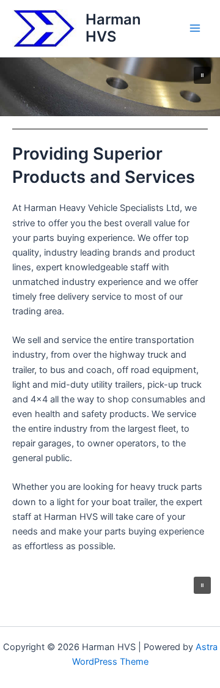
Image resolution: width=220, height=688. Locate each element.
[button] (202, 75)
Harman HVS (113, 27)
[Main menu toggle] (195, 28)
